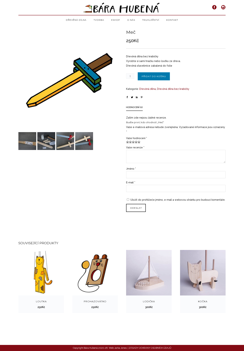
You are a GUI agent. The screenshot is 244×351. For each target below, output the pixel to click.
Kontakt (172, 20)
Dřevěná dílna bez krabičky (173, 88)
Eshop (115, 20)
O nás (131, 20)
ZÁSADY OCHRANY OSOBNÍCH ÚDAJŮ (150, 348)
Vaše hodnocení (136, 138)
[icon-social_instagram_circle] (223, 7)
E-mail (130, 182)
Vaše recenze (135, 147)
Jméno (131, 168)
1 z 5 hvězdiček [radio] (127, 142)
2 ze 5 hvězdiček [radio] (129, 142)
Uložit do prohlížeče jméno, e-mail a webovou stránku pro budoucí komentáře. (177, 199)
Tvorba (99, 20)
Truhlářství (150, 20)
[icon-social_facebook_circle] (215, 7)
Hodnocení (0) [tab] (134, 107)
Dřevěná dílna (76, 20)
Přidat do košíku (154, 76)
